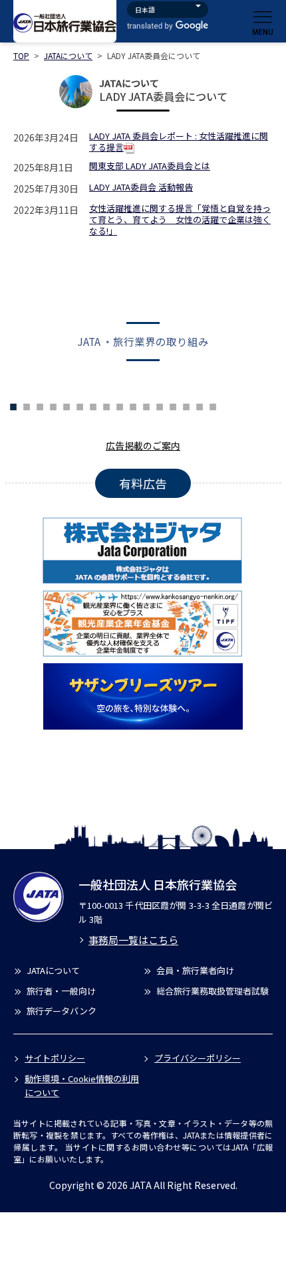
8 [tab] (79, 405)
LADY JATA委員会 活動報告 (141, 187)
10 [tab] (106, 405)
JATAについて (68, 55)
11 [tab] (119, 405)
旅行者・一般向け (61, 991)
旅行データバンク (61, 1010)
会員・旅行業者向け (195, 970)
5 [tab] (40, 405)
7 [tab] (66, 405)
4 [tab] (26, 405)
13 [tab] (146, 405)
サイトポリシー (55, 1058)
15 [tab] (173, 405)
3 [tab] (13, 405)
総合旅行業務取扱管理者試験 (212, 991)
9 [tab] (93, 405)
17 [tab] (199, 405)
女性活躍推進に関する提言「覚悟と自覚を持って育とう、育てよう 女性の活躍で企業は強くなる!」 (180, 220)
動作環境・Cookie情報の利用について (82, 1085)
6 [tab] (53, 405)
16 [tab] (186, 405)
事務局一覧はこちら (133, 940)
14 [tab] (159, 405)
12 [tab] (133, 405)
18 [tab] (212, 405)
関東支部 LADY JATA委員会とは (149, 166)
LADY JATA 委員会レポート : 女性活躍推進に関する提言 (178, 142)
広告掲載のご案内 (143, 445)
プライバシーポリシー (197, 1058)
